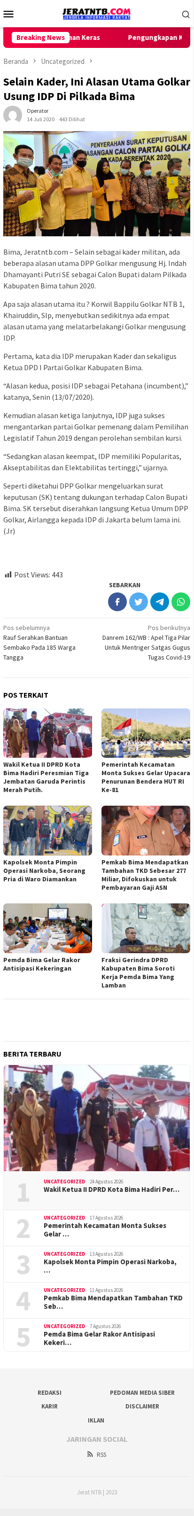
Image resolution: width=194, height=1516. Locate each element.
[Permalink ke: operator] (12, 114)
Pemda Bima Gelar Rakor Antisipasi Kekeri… (99, 1338)
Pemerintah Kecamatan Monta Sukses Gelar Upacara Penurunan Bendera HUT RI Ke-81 (145, 777)
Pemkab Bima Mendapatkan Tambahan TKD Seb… (113, 1302)
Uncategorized (64, 1181)
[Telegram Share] (159, 601)
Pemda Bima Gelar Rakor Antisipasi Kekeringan (41, 964)
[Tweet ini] (138, 601)
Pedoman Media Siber (142, 1393)
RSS (101, 1455)
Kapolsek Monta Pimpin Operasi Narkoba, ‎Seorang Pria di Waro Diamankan (44, 870)
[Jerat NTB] (97, 12)
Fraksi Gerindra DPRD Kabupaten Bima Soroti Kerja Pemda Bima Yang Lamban (138, 972)
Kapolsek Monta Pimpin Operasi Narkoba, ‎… (110, 1266)
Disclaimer (142, 1406)
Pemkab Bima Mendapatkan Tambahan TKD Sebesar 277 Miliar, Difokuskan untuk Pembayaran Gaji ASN (144, 875)
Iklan (96, 1420)
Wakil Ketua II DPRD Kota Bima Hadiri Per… (111, 1189)
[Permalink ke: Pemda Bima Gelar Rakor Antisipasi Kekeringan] (47, 928)
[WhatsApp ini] (180, 601)
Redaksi (50, 1393)
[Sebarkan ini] (117, 601)
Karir (49, 1406)
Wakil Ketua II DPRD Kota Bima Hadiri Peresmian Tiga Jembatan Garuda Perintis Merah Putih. (46, 777)
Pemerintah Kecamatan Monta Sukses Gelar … (105, 1229)
